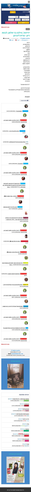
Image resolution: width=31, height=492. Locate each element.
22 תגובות (25, 40)
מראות (27, 429)
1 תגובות (22, 404)
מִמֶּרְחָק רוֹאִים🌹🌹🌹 (23, 434)
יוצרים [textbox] (16, 17)
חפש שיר (27, 15)
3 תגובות (20, 409)
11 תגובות (15, 434)
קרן (28, 444)
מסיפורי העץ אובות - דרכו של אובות (21, 399)
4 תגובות (21, 419)
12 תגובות (23, 429)
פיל (28, 424)
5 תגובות (25, 444)
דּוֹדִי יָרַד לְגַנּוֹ (26, 419)
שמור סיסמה (26, 12)
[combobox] (13, 17)
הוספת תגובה (24, 100)
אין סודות (27, 404)
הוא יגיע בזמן (26, 409)
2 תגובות (10, 399)
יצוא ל (12, 40)
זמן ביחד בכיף (26, 439)
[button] (29, 2)
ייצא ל (18, 40)
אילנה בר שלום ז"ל (15, 350)
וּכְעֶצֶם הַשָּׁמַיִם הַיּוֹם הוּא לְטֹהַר (22, 414)
